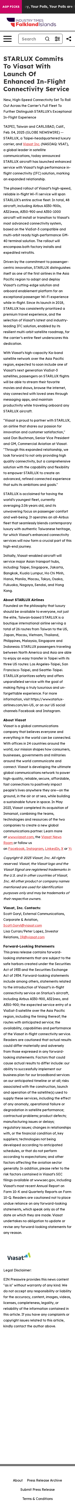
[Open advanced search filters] (57, 39)
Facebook (16, 848)
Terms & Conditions (37, 1499)
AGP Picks (10, 7)
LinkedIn (52, 848)
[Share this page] (69, 39)
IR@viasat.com (32, 937)
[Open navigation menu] (7, 39)
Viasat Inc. (31, 144)
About (18, 1480)
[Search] (47, 39)
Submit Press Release (37, 1489)
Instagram (34, 848)
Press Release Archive (44, 1480)
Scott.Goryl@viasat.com (22, 925)
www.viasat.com (21, 837)
